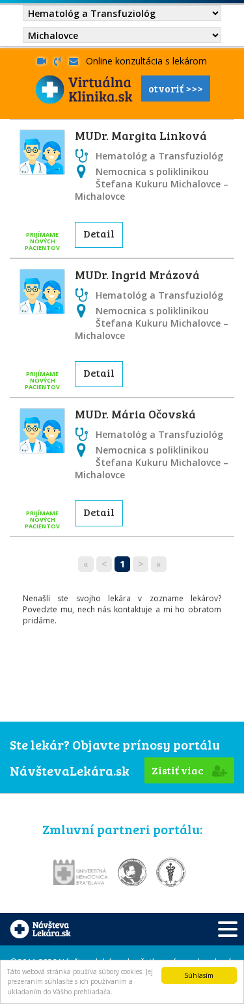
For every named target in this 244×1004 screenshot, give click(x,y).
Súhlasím (198, 975)
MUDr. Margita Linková (141, 135)
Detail (99, 233)
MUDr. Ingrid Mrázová (137, 274)
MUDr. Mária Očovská (135, 414)
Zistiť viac (179, 770)
